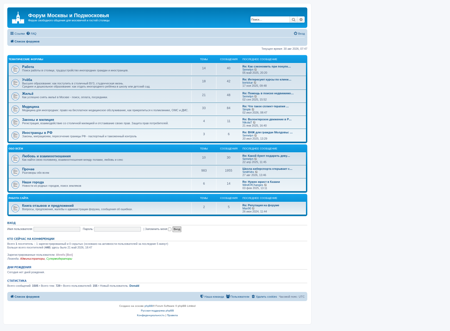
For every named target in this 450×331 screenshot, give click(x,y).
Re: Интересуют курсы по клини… (266, 79)
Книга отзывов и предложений (48, 206)
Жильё (27, 94)
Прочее (28, 169)
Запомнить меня (156, 228)
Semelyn (247, 69)
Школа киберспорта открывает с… (267, 168)
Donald (134, 285)
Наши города (33, 182)
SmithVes (248, 171)
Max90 (246, 208)
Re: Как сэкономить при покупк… (266, 66)
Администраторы (32, 258)
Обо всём (16, 148)
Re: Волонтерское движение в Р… (267, 119)
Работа (28, 67)
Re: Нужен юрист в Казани (261, 181)
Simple (246, 109)
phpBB (149, 305)
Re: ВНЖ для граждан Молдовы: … (267, 132)
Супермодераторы (59, 258)
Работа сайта (18, 198)
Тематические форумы (26, 59)
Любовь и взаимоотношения (46, 156)
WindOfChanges (252, 184)
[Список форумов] (18, 17)
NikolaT (247, 122)
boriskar (247, 82)
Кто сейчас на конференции (30, 238)
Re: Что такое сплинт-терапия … (265, 106)
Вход (11, 222)
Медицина (30, 107)
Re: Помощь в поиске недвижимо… (268, 93)
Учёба (27, 80)
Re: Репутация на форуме (260, 205)
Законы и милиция (38, 120)
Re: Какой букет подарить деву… (266, 155)
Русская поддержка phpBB (157, 310)
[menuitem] (31, 33)
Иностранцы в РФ (37, 133)
